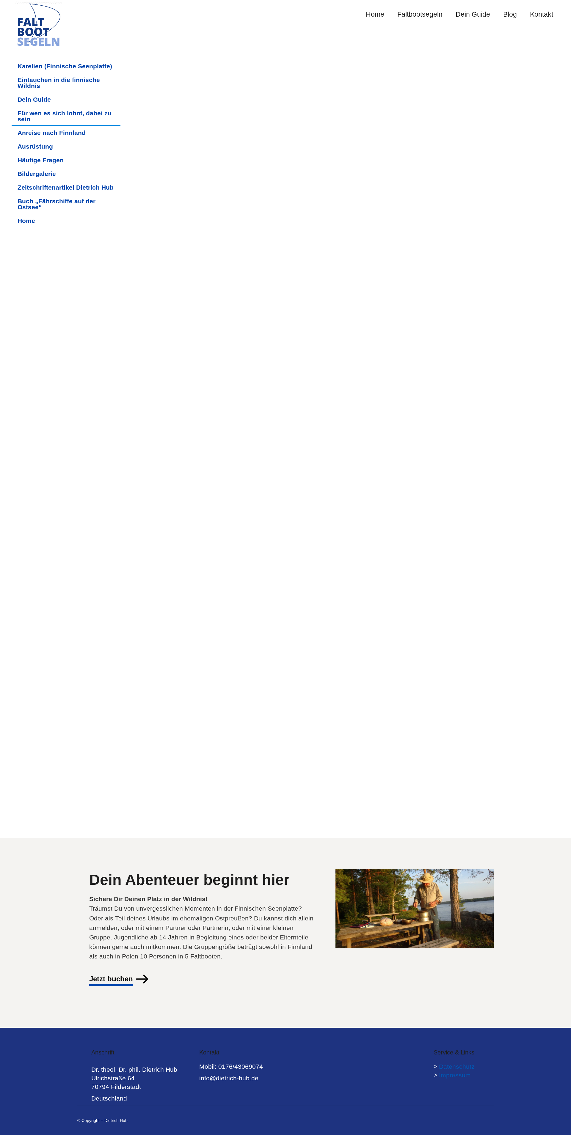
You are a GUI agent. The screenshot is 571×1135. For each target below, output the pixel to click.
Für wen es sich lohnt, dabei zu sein (65, 116)
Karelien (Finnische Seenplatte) (65, 66)
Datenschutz (457, 1066)
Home (26, 220)
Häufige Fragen (41, 160)
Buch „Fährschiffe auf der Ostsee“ (56, 204)
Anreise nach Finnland (52, 132)
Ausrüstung (35, 146)
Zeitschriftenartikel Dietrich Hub (66, 187)
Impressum (455, 1075)
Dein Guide (34, 99)
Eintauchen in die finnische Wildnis (59, 82)
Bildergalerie (37, 173)
